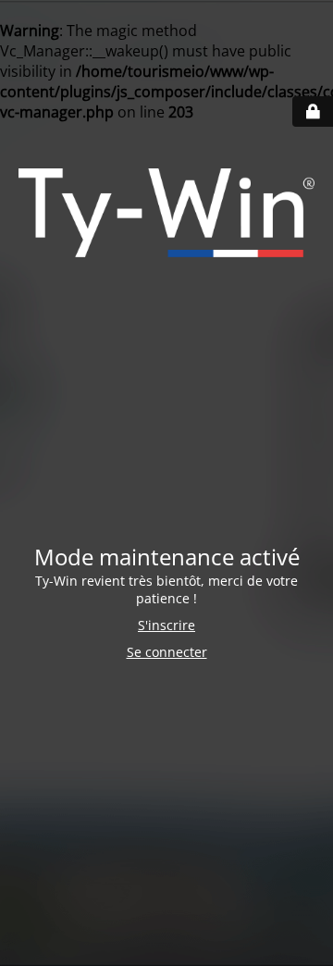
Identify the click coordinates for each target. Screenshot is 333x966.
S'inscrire (166, 625)
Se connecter (167, 652)
